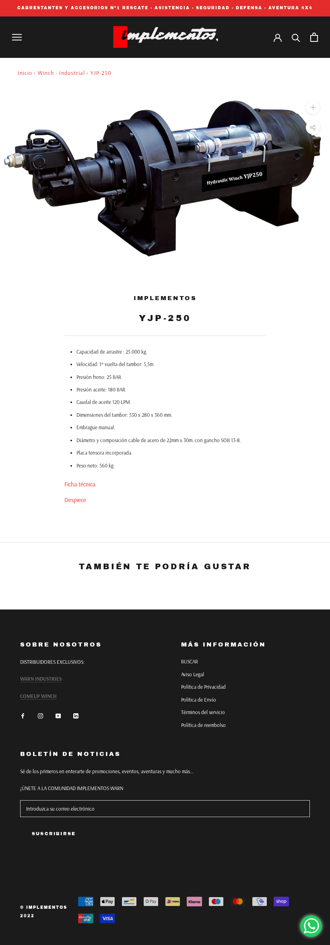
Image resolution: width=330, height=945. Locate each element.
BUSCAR (189, 661)
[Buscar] (296, 37)
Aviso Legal (192, 674)
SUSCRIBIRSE (54, 833)
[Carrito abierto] (314, 37)
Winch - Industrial (61, 72)
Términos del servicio (203, 712)
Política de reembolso (203, 725)
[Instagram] (40, 715)
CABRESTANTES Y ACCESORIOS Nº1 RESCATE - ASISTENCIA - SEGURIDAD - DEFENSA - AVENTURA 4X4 (165, 8)
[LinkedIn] (75, 715)
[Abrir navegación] (17, 37)
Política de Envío (198, 699)
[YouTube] (58, 715)
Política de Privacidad (203, 687)
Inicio (25, 72)
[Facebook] (22, 715)
